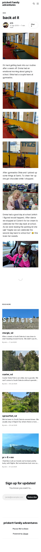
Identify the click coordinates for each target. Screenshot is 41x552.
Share (33, 25)
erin (11, 23)
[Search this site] (34, 3)
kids (4, 13)
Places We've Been (20, 529)
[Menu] (38, 3)
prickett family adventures (10, 3)
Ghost (25, 534)
